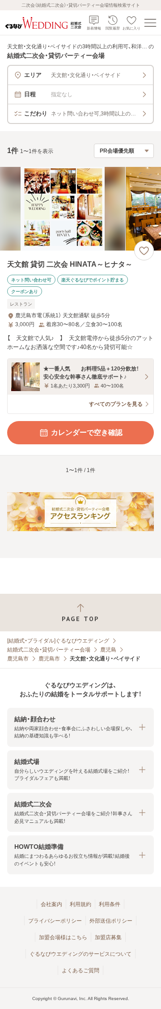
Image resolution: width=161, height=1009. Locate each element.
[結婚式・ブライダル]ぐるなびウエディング (58, 641)
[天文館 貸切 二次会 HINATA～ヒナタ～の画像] (80, 209)
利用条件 (109, 904)
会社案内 (51, 904)
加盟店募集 (108, 937)
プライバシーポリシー (55, 921)
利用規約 (80, 904)
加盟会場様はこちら (63, 937)
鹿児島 (108, 650)
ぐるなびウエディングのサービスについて (80, 954)
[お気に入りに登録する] (144, 250)
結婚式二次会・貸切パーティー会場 (48, 650)
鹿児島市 (18, 659)
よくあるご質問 (80, 970)
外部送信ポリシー (110, 921)
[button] (80, 727)
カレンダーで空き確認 (87, 432)
